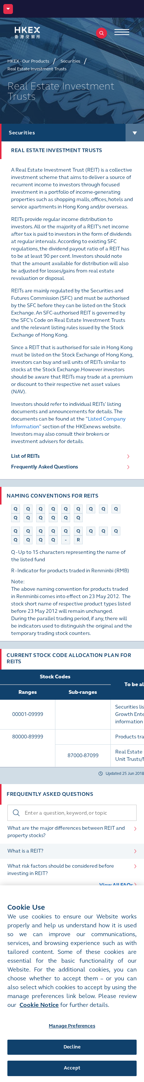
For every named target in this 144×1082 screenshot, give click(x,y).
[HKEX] (39, 32)
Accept (72, 1068)
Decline (72, 1047)
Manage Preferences (72, 1026)
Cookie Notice (39, 1004)
